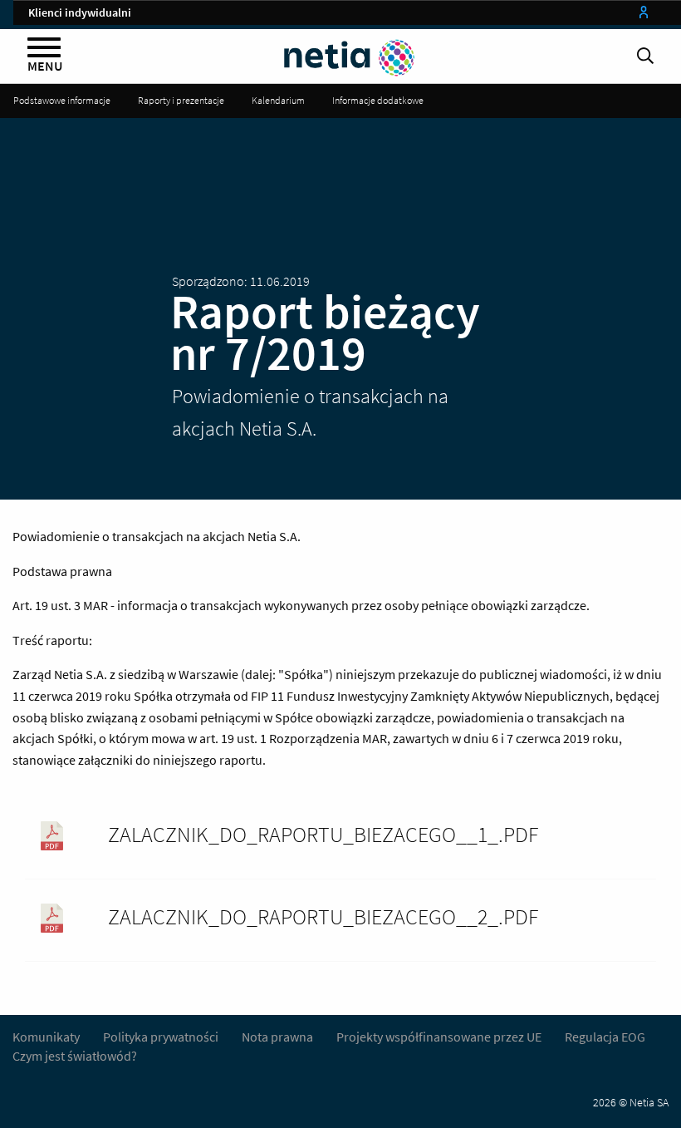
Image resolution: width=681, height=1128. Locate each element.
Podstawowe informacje (61, 100)
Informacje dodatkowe (378, 100)
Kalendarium (278, 100)
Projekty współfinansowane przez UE (438, 1036)
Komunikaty (46, 1036)
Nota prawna (277, 1036)
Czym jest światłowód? (74, 1055)
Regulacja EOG (605, 1036)
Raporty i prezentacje (181, 100)
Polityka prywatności (162, 1036)
